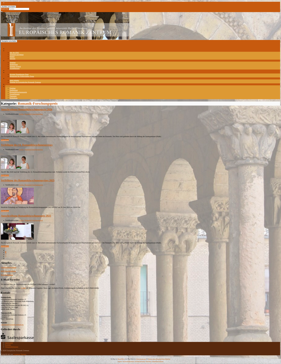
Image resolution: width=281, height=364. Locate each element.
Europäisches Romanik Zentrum (12, 45)
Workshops (13, 98)
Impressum (9, 343)
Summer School (15, 66)
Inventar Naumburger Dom (19, 74)
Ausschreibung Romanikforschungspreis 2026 (26, 109)
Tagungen (13, 96)
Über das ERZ (10, 51)
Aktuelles (8, 49)
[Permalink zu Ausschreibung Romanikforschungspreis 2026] (17, 133)
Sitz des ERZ (14, 53)
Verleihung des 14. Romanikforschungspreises (26, 144)
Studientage (14, 64)
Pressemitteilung (7, 275)
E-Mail (23, 288)
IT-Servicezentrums (141, 359)
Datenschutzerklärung (157, 361)
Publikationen (10, 78)
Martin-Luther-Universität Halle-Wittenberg (159, 359)
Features (120, 361)
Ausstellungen (15, 68)
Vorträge (13, 62)
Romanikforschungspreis (14, 70)
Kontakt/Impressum (140, 361)
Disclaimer (148, 361)
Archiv (7, 86)
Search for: (4, 9)
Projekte (8, 72)
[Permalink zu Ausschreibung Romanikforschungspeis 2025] (17, 239)
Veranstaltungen (10, 61)
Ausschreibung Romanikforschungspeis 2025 (26, 215)
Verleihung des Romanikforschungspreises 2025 (27, 180)
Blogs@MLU (121, 359)
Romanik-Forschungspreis (34, 114)
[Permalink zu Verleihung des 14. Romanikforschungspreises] (17, 168)
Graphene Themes (19, 354)
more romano (14, 80)
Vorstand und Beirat (16, 55)
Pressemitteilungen (11, 347)
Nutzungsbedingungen (128, 361)
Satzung (12, 59)
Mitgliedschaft (10, 84)
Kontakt (8, 345)
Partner (12, 57)
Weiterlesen (5, 140)
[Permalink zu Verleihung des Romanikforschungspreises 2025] (17, 204)
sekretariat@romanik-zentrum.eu (12, 325)
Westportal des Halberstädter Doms (22, 76)
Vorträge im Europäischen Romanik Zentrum (25, 82)
